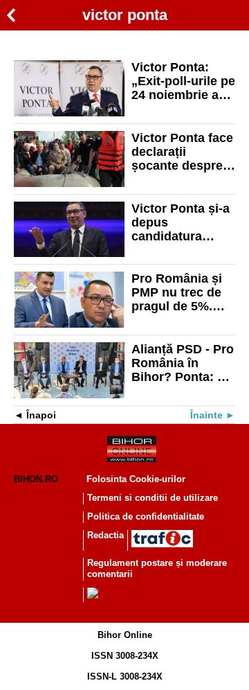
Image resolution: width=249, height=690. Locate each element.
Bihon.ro (36, 479)
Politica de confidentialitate (145, 516)
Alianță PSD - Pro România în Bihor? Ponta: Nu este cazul (182, 363)
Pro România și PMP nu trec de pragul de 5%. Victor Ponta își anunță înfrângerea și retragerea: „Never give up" (178, 292)
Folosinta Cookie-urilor (135, 479)
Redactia (105, 535)
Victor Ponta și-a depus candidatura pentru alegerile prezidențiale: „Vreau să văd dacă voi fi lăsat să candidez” (180, 222)
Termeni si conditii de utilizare (152, 498)
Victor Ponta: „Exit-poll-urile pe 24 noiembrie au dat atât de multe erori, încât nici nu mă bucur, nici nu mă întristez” (183, 81)
